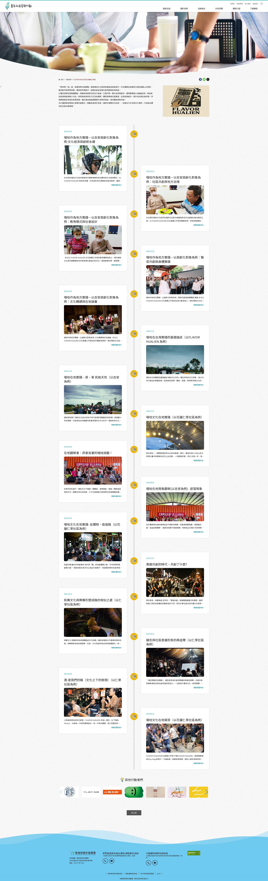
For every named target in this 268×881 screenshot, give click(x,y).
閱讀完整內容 (116, 185)
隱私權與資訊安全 (131, 873)
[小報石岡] (112, 792)
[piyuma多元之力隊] (177, 792)
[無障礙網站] (194, 853)
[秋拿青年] (134, 792)
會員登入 (255, 4)
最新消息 (166, 8)
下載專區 (254, 8)
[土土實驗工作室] (155, 792)
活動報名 (201, 8)
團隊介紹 (236, 8)
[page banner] (134, 45)
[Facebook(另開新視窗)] (200, 79)
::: (0, 1)
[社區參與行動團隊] (18, 6)
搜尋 (262, 4)
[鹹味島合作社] (91, 792)
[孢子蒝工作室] (198, 792)
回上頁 (134, 812)
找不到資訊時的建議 (147, 873)
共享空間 (219, 8)
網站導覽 (240, 4)
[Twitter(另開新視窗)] (207, 79)
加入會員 (248, 4)
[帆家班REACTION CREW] (69, 792)
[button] (207, 792)
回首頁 (232, 4)
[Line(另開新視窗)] (204, 79)
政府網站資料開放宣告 (115, 873)
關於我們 (184, 8)
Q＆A (158, 873)
